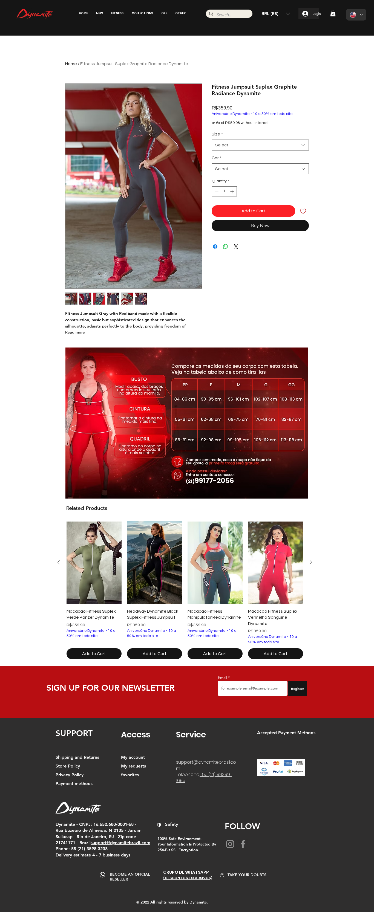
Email (222, 677)
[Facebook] (243, 844)
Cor (216, 158)
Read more (75, 332)
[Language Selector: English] (356, 15)
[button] (99, 13)
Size (217, 134)
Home (71, 64)
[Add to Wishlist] (303, 211)
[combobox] (260, 145)
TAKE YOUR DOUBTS (247, 874)
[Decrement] (215, 191)
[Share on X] (236, 246)
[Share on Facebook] (215, 246)
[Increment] (232, 191)
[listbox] (276, 14)
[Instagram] (230, 844)
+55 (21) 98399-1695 (204, 777)
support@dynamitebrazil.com (206, 765)
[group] (184, 590)
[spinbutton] (224, 191)
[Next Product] (311, 562)
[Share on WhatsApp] (225, 246)
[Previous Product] (58, 562)
